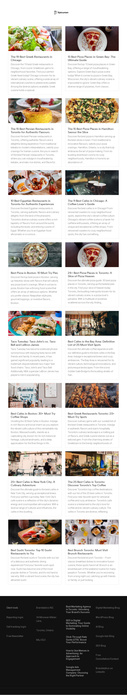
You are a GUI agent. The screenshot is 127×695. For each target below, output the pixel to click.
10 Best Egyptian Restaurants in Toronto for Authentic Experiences (32, 202)
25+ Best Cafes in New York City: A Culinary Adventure (33, 483)
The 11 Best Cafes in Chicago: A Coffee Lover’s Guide (87, 202)
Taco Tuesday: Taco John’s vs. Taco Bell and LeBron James (33, 343)
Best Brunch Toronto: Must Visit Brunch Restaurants (88, 551)
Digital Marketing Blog (108, 607)
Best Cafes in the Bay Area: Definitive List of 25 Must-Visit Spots (91, 343)
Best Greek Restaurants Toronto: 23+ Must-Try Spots (91, 415)
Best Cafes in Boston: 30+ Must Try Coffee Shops (33, 415)
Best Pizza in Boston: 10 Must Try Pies (34, 273)
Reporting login (14, 617)
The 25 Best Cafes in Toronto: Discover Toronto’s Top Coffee (87, 483)
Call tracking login (16, 626)
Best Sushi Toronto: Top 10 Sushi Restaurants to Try (31, 551)
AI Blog (100, 626)
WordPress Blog (105, 617)
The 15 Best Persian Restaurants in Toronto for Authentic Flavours (32, 130)
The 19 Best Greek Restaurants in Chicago (31, 58)
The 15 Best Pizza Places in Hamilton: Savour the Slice (91, 130)
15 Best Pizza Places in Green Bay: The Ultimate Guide (91, 58)
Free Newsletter (14, 636)
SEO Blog (101, 645)
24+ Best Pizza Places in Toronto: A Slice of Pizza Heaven (90, 274)
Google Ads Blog (105, 636)
